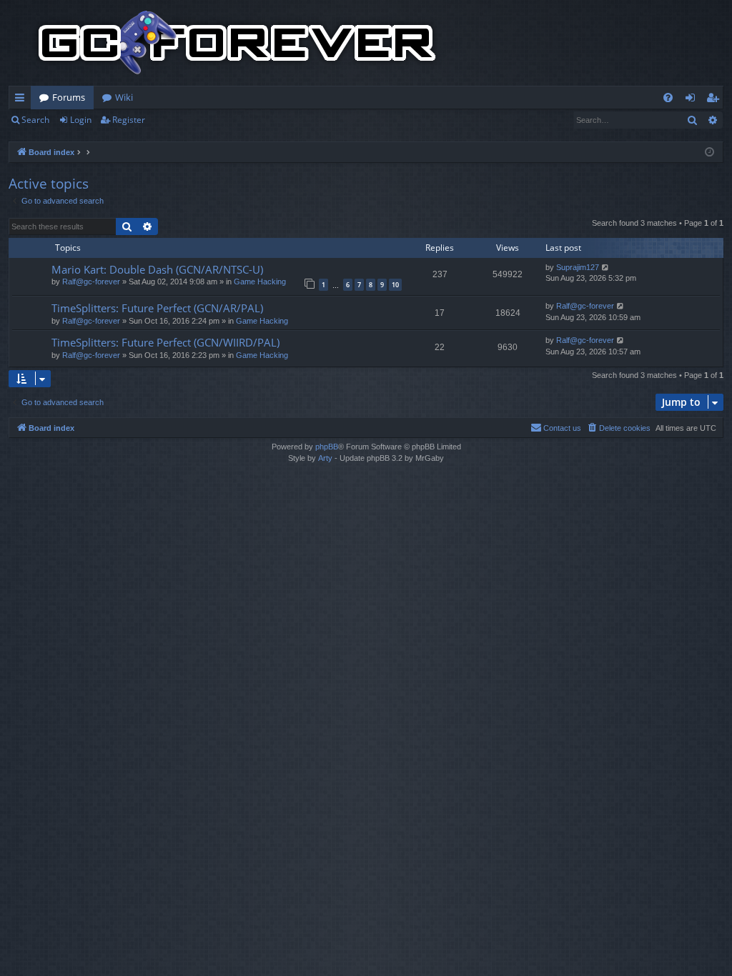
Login (81, 120)
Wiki (124, 97)
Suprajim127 (577, 267)
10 (395, 284)
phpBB (326, 446)
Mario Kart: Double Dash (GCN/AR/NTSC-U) (157, 269)
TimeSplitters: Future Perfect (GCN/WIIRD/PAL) (165, 342)
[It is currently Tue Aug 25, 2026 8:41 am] (709, 152)
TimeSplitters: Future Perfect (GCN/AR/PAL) (157, 308)
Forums (68, 97)
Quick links (22, 100)
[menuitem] (668, 97)
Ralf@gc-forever (91, 281)
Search (35, 120)
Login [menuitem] (693, 100)
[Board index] (237, 43)
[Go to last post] (605, 267)
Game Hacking (260, 281)
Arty (325, 458)
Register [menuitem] (715, 100)
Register (128, 120)
